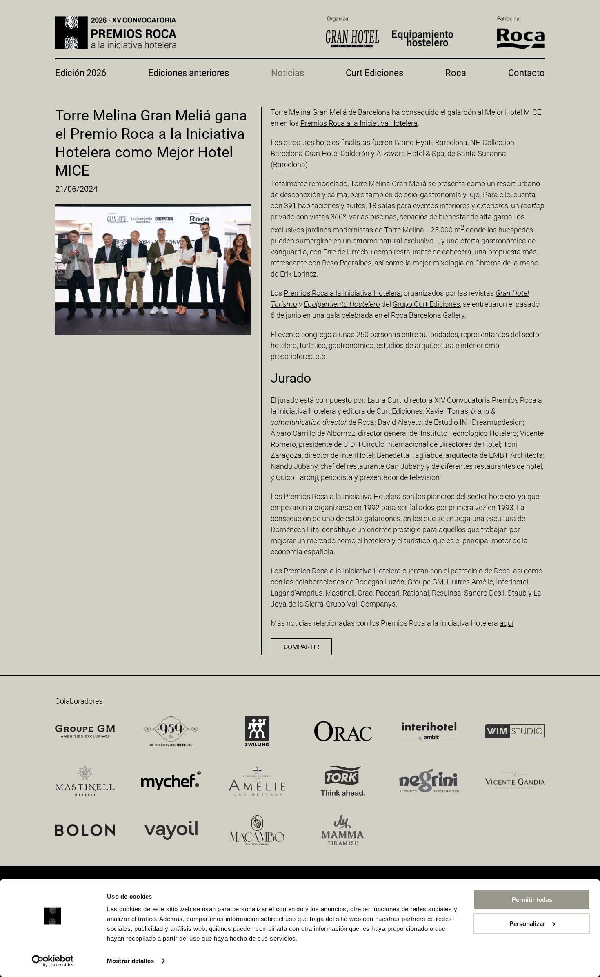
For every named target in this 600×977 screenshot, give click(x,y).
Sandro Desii (484, 593)
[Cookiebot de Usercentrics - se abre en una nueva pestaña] (53, 961)
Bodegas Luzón (379, 582)
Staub (517, 593)
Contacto (526, 73)
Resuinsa (446, 593)
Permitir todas (532, 899)
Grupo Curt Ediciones (426, 304)
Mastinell (340, 593)
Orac (365, 593)
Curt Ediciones (374, 73)
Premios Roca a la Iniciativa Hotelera (359, 123)
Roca (455, 73)
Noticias (287, 73)
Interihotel (512, 582)
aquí (506, 623)
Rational (415, 593)
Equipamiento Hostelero (342, 304)
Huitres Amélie (470, 582)
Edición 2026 (80, 73)
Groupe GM (425, 582)
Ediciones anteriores (188, 73)
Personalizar (527, 923)
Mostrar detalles (130, 960)
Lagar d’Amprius (296, 593)
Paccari (388, 593)
